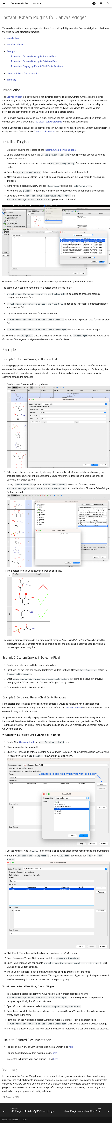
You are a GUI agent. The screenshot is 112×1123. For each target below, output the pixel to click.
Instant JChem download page (60, 149)
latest (36, 3)
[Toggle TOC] (101, 3)
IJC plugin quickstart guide (48, 121)
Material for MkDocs (20, 1120)
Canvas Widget (14, 96)
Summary (11, 79)
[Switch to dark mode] (94, 3)
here (71, 1046)
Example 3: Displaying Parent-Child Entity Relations (37, 66)
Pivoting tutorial (74, 707)
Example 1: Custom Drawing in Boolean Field (33, 56)
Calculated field (27, 742)
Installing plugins (15, 44)
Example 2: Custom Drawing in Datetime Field (34, 61)
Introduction (13, 38)
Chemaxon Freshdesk (45, 131)
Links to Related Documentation (23, 73)
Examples (12, 51)
